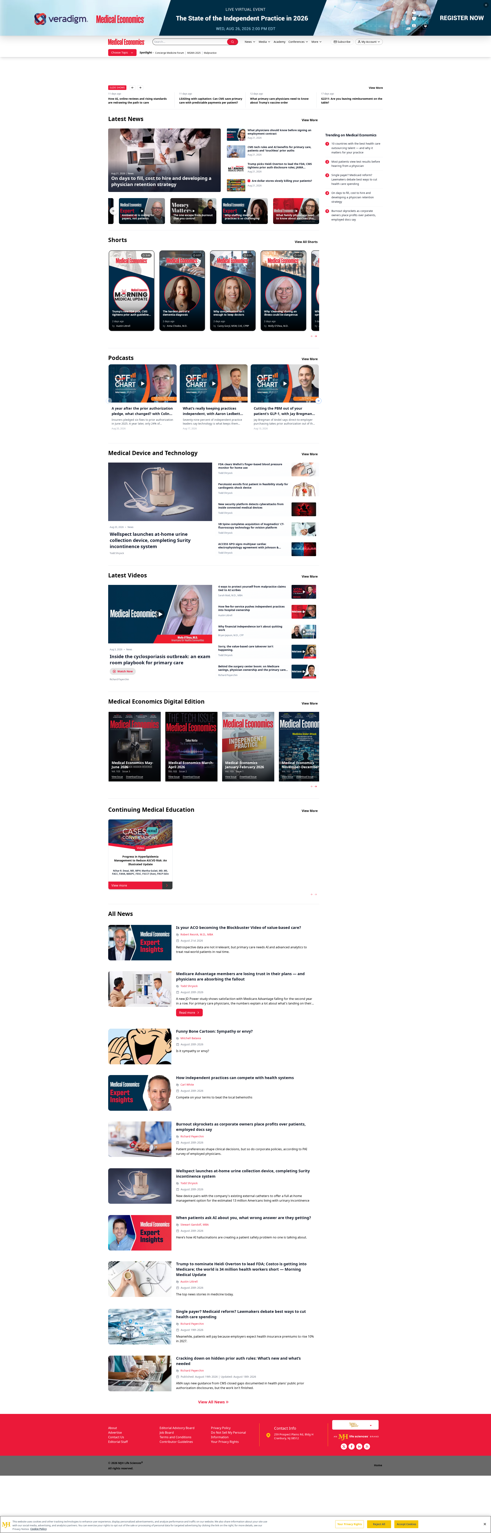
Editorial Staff (118, 1442)
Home (378, 1465)
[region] (245, 1524)
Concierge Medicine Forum (169, 52)
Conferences (296, 42)
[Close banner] (486, 5)
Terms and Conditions (175, 1437)
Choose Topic (119, 52)
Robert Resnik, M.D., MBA (196, 934)
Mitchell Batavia (190, 1038)
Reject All (379, 1524)
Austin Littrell (225, 615)
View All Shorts (306, 242)
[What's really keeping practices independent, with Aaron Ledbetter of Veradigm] (214, 383)
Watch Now (125, 671)
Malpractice (210, 52)
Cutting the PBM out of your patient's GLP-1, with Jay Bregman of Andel (283, 413)
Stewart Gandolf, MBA (194, 1224)
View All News (211, 1402)
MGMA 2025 (194, 52)
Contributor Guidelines (176, 1442)
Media (263, 42)
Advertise (115, 1432)
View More (376, 88)
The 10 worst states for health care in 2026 (349, 98)
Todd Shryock (225, 473)
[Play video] (160, 614)
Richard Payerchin (227, 675)
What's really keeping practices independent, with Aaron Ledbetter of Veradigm (213, 413)
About (112, 1428)
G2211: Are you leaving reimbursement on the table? (280, 100)
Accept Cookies (406, 1524)
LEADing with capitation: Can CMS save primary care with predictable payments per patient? (139, 100)
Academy (279, 42)
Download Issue (134, 776)
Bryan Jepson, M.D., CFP (231, 635)
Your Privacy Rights (225, 1442)
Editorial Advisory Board (177, 1428)
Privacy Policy (221, 1428)
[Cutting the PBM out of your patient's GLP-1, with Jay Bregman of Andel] (285, 383)
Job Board (167, 1432)
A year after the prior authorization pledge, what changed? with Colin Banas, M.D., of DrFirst (142, 413)
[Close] (485, 1524)
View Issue (117, 776)
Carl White (187, 1084)
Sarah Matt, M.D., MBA (230, 595)
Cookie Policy (38, 1529)
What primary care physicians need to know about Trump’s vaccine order (208, 100)
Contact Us (116, 1437)
